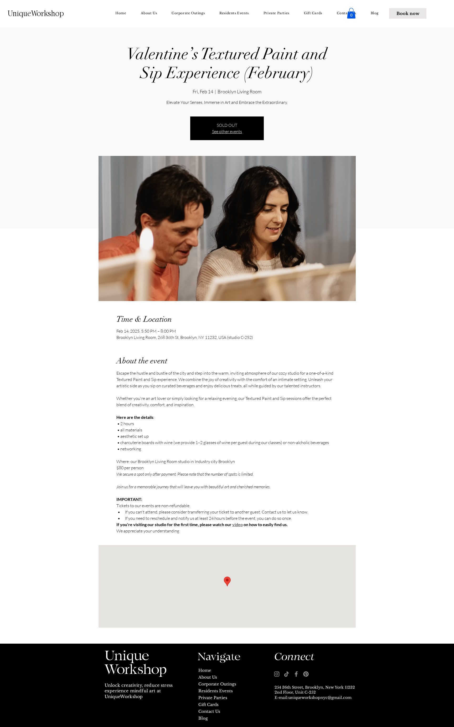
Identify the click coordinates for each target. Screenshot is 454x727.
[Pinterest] (305, 674)
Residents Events (215, 690)
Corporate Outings (217, 684)
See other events (227, 131)
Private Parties (212, 697)
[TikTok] (286, 674)
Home (204, 670)
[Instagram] (276, 674)
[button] (351, 13)
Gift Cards (208, 704)
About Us (207, 677)
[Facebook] (296, 674)
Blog (203, 718)
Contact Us (209, 711)
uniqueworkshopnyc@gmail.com (320, 697)
